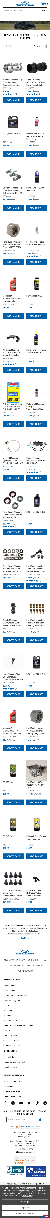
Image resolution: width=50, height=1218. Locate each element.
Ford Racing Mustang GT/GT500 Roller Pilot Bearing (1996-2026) (12, 244)
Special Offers (35, 965)
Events (6, 1006)
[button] (3, 47)
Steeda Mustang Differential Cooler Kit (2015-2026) (35, 460)
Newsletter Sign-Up (11, 1001)
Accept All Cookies (25, 1213)
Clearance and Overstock (14, 1062)
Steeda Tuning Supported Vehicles (18, 1025)
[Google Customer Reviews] (25, 1160)
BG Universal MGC (34, 296)
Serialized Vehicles (11, 1045)
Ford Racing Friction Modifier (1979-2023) (35, 243)
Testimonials (9, 1016)
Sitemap (40, 1184)
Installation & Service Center (15, 996)
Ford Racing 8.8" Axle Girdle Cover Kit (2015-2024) (36, 785)
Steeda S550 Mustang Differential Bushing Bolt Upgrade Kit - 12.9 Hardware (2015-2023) (13, 191)
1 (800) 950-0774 (26, 1149)
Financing (7, 1011)
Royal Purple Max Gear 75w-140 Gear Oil (36, 351)
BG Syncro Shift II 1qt (35, 512)
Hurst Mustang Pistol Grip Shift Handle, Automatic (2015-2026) (13, 677)
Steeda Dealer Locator (13, 1096)
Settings (25, 1201)
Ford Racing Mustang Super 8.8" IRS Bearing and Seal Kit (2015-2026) (12, 515)
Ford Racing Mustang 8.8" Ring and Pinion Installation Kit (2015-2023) (12, 569)
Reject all (25, 1207)
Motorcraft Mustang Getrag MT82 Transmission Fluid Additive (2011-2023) (35, 407)
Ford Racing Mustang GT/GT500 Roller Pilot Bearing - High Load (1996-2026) (35, 731)
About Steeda (9, 991)
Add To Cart (13, 100)
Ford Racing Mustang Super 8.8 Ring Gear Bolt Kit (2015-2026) (35, 622)
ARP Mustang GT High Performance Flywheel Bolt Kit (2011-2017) (13, 406)
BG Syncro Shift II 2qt (35, 674)
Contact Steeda (10, 1035)
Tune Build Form (10, 1020)
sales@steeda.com (26, 1152)
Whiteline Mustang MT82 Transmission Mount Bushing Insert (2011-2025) (12, 353)
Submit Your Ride (10, 1040)
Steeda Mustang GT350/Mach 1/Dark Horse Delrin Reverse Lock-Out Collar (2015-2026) (13, 623)
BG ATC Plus (8, 782)
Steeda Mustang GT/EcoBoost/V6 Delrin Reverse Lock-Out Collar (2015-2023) (36, 82)
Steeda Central (9, 986)
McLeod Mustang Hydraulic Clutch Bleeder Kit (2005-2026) (13, 460)
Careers (6, 1030)
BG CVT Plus (8, 836)
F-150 (43, 960)
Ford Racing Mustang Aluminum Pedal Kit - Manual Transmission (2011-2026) (35, 569)
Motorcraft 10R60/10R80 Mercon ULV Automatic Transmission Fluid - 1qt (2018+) (12, 299)
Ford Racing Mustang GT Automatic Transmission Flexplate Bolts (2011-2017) (13, 893)
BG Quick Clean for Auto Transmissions (36, 837)
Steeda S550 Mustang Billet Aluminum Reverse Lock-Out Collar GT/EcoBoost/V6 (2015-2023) (13, 82)
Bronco (20, 960)
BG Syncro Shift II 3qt (12, 134)
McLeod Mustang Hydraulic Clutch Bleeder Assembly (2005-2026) (34, 893)
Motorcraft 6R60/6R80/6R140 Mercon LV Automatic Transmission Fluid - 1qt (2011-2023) (12, 731)
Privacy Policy (9, 1087)
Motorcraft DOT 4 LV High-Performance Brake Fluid (35, 136)
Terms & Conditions (11, 1082)
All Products (25, 971)
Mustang (9, 960)
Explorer (32, 960)
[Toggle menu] (7, 3)
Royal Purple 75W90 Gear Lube (35, 189)
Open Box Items (10, 1067)
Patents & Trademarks (13, 1091)
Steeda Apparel (15, 965)
